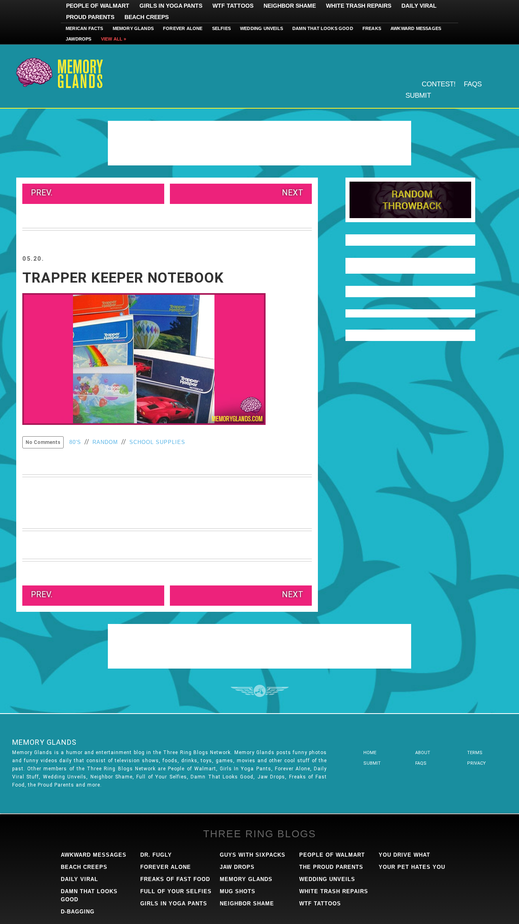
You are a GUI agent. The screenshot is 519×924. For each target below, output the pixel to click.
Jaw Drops (237, 867)
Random (105, 442)
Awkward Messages (415, 28)
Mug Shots (237, 891)
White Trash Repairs (358, 5)
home (369, 752)
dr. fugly (156, 855)
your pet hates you (412, 867)
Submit (418, 95)
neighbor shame (247, 903)
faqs (421, 763)
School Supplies (157, 442)
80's (75, 442)
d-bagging (77, 912)
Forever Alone (183, 28)
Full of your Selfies (176, 891)
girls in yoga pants (173, 903)
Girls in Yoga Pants (170, 5)
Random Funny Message (410, 200)
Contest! (439, 84)
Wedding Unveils (261, 28)
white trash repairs (333, 891)
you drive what (404, 855)
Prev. (41, 192)
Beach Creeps (146, 17)
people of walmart (332, 855)
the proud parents (331, 867)
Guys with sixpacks (252, 855)
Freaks (371, 28)
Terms (475, 752)
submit (372, 763)
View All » (114, 38)
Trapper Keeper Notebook (123, 278)
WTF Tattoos (232, 5)
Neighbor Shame (290, 5)
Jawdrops (79, 38)
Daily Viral (419, 5)
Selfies (221, 28)
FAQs (473, 84)
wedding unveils (327, 879)
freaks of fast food (175, 879)
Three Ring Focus (260, 691)
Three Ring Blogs (259, 833)
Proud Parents (90, 17)
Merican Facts (84, 28)
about (422, 752)
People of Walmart (97, 5)
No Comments (43, 442)
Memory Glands (133, 28)
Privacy (476, 763)
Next (292, 192)
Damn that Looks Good (322, 28)
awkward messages (94, 855)
